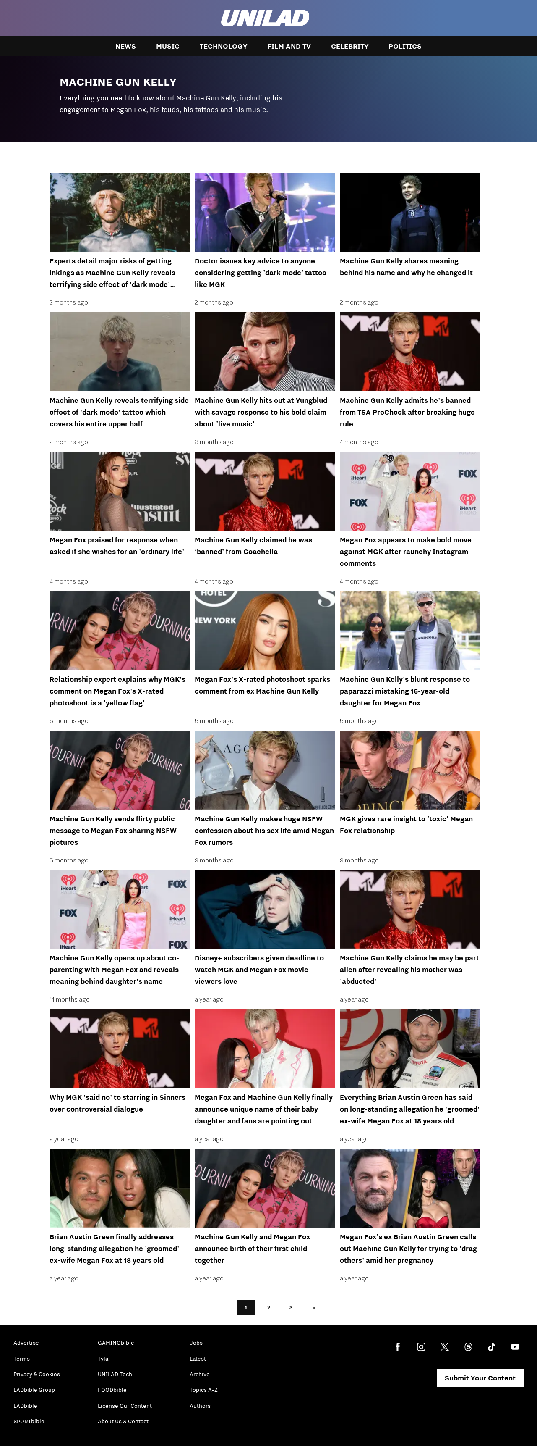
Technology (223, 46)
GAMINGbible (116, 1342)
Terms (21, 1358)
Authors (200, 1405)
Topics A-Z (204, 1389)
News (125, 46)
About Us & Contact (123, 1421)
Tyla (103, 1358)
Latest (198, 1358)
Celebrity (349, 46)
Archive (200, 1374)
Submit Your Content (480, 1378)
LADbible (25, 1405)
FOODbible (112, 1389)
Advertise (26, 1342)
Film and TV (289, 46)
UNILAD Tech (115, 1374)
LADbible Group (34, 1389)
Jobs (196, 1342)
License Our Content (125, 1405)
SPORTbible (28, 1421)
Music (168, 46)
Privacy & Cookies (36, 1374)
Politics (405, 46)
